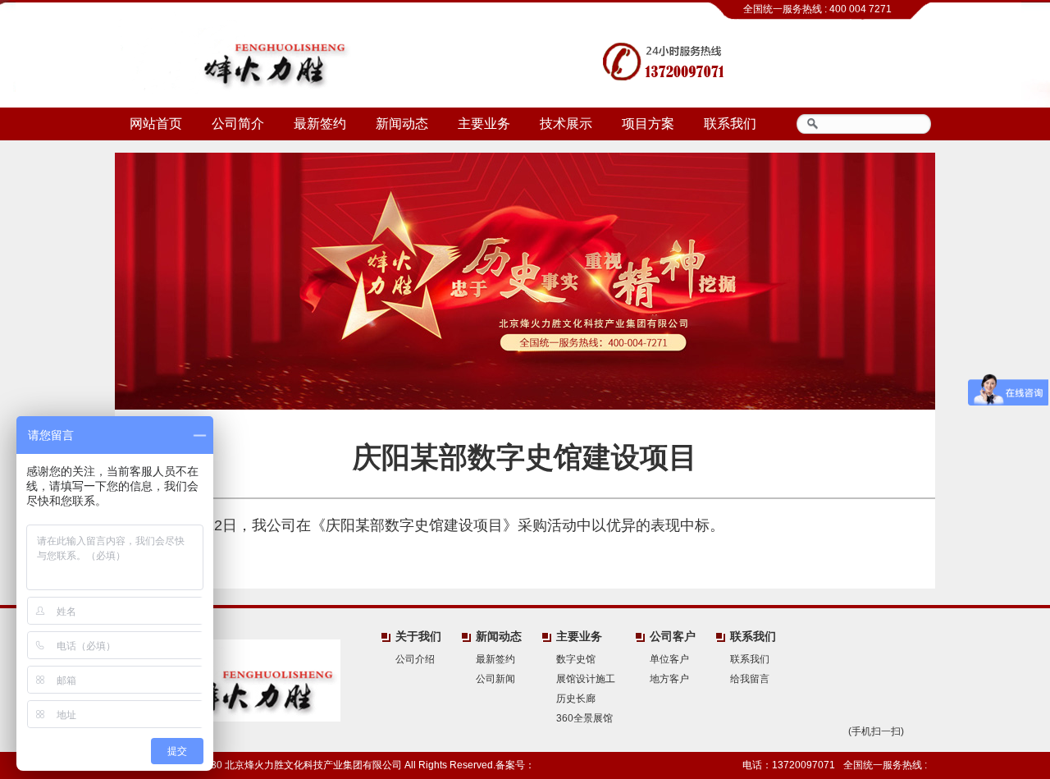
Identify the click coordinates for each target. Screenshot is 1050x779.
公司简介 (238, 124)
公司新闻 (495, 679)
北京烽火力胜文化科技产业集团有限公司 (240, 53)
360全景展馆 (584, 718)
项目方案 (648, 124)
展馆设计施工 (585, 679)
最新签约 (320, 124)
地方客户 (669, 679)
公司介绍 (415, 659)
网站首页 (156, 124)
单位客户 (669, 659)
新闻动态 (402, 124)
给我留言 (749, 679)
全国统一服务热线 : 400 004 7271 (817, 9)
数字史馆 (576, 659)
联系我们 (730, 124)
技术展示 (566, 124)
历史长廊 (576, 698)
